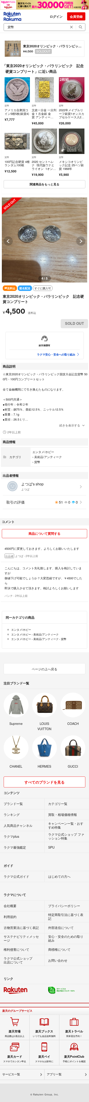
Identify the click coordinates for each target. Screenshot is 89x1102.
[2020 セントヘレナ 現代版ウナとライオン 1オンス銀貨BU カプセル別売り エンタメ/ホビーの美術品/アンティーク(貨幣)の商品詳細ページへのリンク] (44, 141)
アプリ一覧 (54, 1074)
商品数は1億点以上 (14, 1033)
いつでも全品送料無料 (44, 1033)
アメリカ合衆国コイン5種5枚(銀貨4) (17, 112)
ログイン (56, 16)
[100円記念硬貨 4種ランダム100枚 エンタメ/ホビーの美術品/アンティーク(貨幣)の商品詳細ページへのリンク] (17, 141)
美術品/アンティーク (48, 457)
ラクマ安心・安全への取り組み (56, 354)
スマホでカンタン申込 (14, 1059)
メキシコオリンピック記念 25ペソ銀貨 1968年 (71, 165)
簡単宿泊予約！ (74, 1033)
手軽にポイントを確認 (74, 1059)
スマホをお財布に (44, 1059)
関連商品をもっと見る (44, 184)
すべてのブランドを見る (44, 782)
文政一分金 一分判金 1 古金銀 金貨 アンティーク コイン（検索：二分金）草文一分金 (44, 119)
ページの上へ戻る (44, 669)
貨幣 (7, 105)
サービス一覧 (11, 1074)
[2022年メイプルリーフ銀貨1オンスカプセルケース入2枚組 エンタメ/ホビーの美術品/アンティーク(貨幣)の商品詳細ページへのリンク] (71, 89)
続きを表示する (69, 425)
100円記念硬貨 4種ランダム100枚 (17, 163)
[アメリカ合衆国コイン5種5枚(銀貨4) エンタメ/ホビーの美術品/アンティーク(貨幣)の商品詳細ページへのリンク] (17, 89)
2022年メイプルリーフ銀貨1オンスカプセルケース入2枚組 (71, 115)
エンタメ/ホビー (43, 452)
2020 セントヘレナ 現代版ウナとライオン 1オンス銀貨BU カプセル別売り (44, 168)
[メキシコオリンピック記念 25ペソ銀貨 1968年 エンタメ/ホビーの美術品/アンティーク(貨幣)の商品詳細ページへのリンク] (71, 141)
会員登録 (76, 16)
